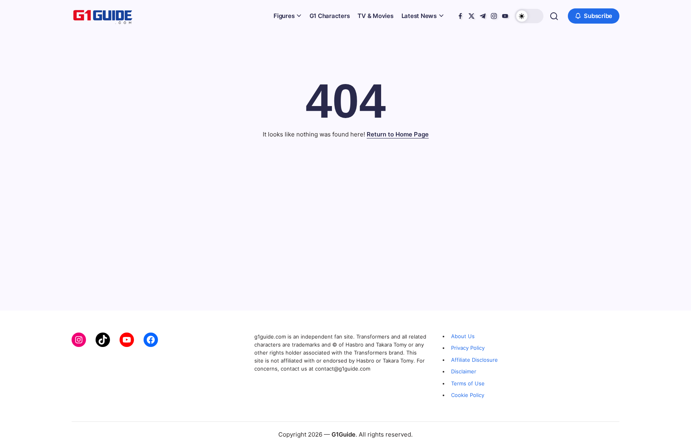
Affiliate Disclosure (474, 360)
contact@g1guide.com (342, 368)
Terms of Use (468, 383)
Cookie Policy (467, 395)
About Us (463, 336)
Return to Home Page (398, 134)
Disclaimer (463, 371)
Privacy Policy (468, 348)
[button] (529, 16)
